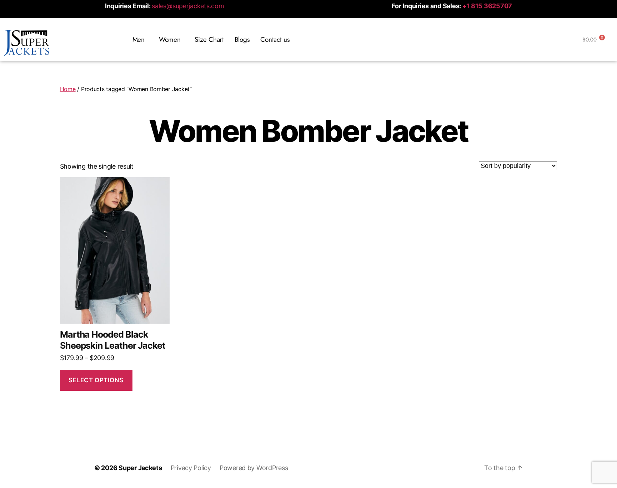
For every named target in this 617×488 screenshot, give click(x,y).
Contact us (275, 39)
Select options (96, 380)
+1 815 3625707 (487, 6)
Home (68, 89)
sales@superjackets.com (188, 6)
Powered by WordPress (254, 468)
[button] (140, 39)
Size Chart (209, 39)
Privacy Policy (191, 468)
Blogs (242, 39)
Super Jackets (140, 468)
